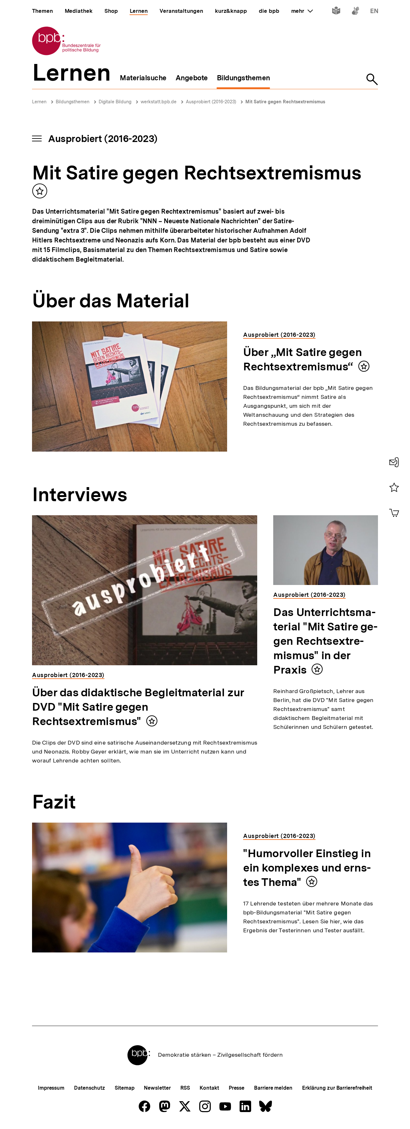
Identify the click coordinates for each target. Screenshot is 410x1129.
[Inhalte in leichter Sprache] (336, 12)
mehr (302, 11)
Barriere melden (273, 1088)
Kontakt (209, 1088)
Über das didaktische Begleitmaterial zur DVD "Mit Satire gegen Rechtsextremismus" (138, 707)
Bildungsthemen (72, 101)
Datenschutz (89, 1088)
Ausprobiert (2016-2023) (211, 101)
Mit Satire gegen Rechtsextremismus (285, 101)
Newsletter (157, 1088)
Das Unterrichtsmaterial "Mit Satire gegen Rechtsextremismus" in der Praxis (325, 640)
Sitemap (124, 1088)
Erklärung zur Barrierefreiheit (337, 1088)
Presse (236, 1088)
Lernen (39, 101)
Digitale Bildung (115, 101)
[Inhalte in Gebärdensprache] (355, 12)
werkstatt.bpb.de (158, 101)
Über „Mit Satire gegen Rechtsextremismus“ (302, 359)
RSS (185, 1088)
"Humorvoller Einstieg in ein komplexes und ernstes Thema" (307, 868)
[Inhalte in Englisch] (374, 12)
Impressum (51, 1088)
